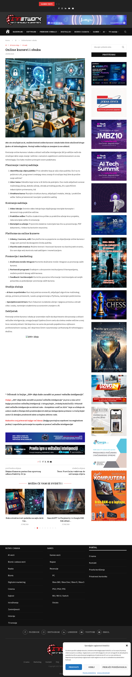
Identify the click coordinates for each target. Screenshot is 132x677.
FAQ (57, 662)
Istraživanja (13, 602)
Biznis (10, 575)
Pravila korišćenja (97, 569)
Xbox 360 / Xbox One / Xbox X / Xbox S (68, 582)
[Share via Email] (51, 462)
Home (7, 40)
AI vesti (11, 555)
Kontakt (93, 563)
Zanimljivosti (14, 609)
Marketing (37, 662)
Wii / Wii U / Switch (60, 595)
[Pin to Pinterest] (48, 462)
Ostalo (55, 602)
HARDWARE (18, 32)
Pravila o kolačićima (89, 673)
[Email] (73, 8)
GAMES (96, 32)
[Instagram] (62, 8)
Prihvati (74, 667)
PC (53, 575)
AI (104, 32)
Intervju (11, 616)
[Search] (125, 31)
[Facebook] (58, 8)
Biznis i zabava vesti (17, 562)
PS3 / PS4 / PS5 (58, 589)
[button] (127, 645)
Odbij (91, 667)
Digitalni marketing (17, 582)
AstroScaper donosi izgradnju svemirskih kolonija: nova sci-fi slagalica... (69, 4)
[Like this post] (40, 462)
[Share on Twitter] (45, 462)
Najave (53, 562)
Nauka (11, 568)
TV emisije (113, 32)
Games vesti (55, 555)
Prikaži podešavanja (114, 667)
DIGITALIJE (66, 32)
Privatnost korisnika (98, 576)
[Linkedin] (65, 8)
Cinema (11, 589)
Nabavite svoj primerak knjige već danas (24, 420)
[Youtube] (69, 8)
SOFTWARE (31, 32)
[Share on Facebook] (42, 462)
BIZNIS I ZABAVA (81, 32)
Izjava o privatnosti (103, 673)
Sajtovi (11, 595)
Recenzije (54, 568)
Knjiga (8, 400)
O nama (92, 556)
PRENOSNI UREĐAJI (48, 32)
